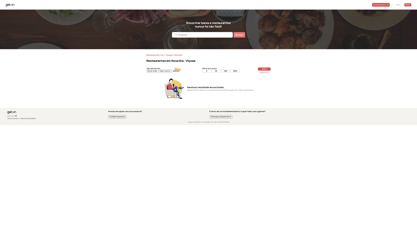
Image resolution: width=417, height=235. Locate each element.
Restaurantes (152, 55)
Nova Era (178, 55)
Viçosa (169, 55)
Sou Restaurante (379, 5)
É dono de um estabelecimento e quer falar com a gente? (237, 111)
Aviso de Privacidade (28, 118)
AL (162, 55)
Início (398, 5)
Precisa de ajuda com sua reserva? (125, 111)
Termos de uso (12, 118)
